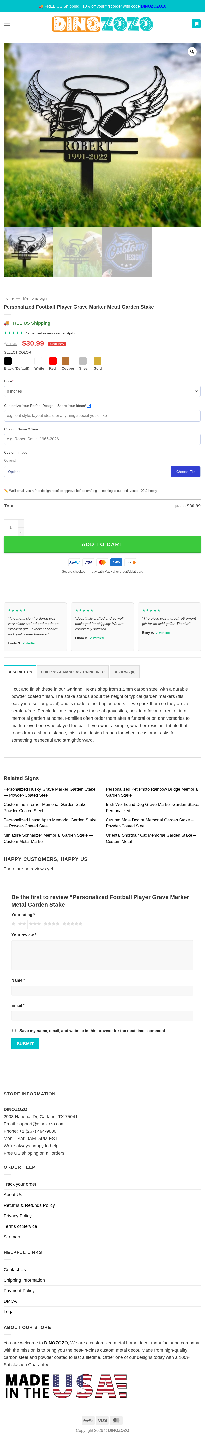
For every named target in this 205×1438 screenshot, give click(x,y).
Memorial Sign (35, 298)
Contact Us (15, 1269)
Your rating (23, 914)
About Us (13, 1194)
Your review (24, 935)
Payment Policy (19, 1290)
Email (18, 1005)
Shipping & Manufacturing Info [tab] (73, 672)
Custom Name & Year (21, 429)
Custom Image (16, 452)
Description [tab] (20, 672)
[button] (7, 23)
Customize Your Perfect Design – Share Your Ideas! (47, 406)
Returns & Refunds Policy (29, 1205)
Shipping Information (24, 1280)
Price (16, 381)
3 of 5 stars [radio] (34, 924)
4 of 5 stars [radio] (51, 924)
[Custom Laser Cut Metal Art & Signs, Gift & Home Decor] (102, 24)
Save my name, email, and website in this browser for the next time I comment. (93, 1030)
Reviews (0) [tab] (125, 672)
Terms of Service (20, 1226)
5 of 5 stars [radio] (71, 924)
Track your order (20, 1184)
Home (9, 298)
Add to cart (102, 544)
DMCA (10, 1301)
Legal (9, 1311)
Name (18, 980)
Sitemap (12, 1236)
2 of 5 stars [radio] (21, 924)
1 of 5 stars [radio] (13, 924)
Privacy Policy (18, 1215)
